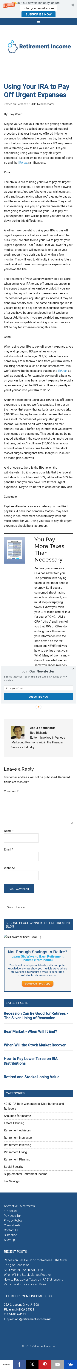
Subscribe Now (38, 696)
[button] (38, 671)
